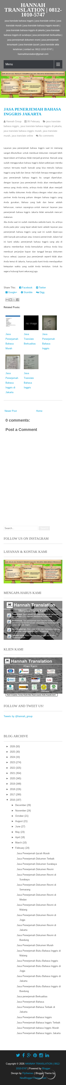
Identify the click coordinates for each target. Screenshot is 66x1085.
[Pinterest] (35, 1055)
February (20, 848)
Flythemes (28, 1073)
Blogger (46, 1068)
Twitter (42, 287)
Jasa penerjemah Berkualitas (32, 996)
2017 (13, 794)
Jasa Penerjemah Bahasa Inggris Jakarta (32, 111)
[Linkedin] (47, 1055)
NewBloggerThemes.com (33, 1078)
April (18, 837)
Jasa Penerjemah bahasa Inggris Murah (38, 1028)
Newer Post (11, 411)
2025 (13, 751)
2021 (13, 773)
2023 (13, 762)
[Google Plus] (29, 1055)
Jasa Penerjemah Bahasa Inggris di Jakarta (12, 383)
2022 (13, 767)
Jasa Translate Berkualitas (30, 339)
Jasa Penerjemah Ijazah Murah (33, 853)
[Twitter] (18, 1055)
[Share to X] (14, 300)
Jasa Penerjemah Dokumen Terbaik (35, 858)
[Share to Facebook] (17, 300)
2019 (13, 783)
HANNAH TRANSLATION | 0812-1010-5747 (33, 10)
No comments (46, 135)
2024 (13, 757)
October (19, 816)
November (21, 810)
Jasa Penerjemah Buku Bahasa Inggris (37, 960)
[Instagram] (41, 1055)
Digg (41, 292)
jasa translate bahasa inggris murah (22, 131)
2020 (13, 778)
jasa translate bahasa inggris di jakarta (41, 126)
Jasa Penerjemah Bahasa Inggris (34, 1017)
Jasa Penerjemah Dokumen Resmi (35, 869)
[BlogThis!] (10, 300)
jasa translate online (22, 135)
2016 (13, 799)
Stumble (27, 292)
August (19, 821)
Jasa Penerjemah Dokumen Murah (35, 945)
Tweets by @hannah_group (18, 716)
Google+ (12, 292)
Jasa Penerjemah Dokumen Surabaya (37, 864)
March (19, 842)
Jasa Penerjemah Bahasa (30, 1001)
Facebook (26, 287)
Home (39, 411)
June (18, 826)
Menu (9, 64)
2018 (13, 789)
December (21, 805)
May (18, 832)
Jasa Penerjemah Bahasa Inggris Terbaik (38, 1022)
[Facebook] (23, 1055)
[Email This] (7, 300)
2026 (13, 746)
